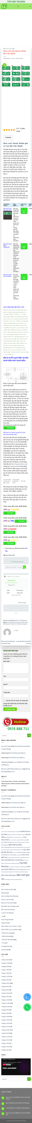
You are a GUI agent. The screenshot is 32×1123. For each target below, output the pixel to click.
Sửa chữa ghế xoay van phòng (11, 860)
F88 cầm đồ (8, 842)
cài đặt (9, 834)
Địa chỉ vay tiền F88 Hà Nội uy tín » (11, 769)
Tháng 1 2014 (5, 1043)
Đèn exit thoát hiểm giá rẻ (19, 869)
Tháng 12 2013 (5, 1046)
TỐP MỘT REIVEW (7, 939)
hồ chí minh (24, 847)
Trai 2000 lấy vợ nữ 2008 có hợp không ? (18, 1108)
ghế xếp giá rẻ (5, 845)
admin (21, 58)
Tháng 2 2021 (5, 993)
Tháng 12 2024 (5, 963)
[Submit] (29, 735)
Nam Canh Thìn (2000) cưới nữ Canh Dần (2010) (18, 1098)
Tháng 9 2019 (5, 1033)
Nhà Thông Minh (6, 919)
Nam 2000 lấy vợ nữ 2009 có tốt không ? (18, 1103)
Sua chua (15, 852)
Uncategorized (5, 946)
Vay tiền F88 (5, 949)
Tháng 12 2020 (5, 1000)
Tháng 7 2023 (5, 970)
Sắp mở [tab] (11, 585)
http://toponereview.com (8, 847)
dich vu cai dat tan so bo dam (15, 839)
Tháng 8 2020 (5, 1010)
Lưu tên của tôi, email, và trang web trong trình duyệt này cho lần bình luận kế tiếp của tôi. (15, 703)
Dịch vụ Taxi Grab (6, 899)
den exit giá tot (8, 837)
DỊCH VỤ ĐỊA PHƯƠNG (8, 896)
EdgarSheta (4, 762)
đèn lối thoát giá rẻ (8, 879)
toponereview (25, 860)
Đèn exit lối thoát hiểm (22, 866)
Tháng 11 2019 (5, 1026)
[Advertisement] (16, 26)
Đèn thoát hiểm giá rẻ (9, 875)
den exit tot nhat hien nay (17, 837)
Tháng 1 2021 (5, 996)
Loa (2, 916)
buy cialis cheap (5, 746)
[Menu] (18, 6)
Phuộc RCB (4, 923)
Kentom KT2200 (20, 849)
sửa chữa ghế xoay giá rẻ (13, 857)
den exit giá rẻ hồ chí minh (12, 622)
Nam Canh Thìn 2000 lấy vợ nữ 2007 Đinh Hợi (18, 1113)
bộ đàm (17, 831)
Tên (4, 676)
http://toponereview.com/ (19, 464)
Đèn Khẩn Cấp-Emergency (9, 906)
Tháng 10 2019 (5, 1030)
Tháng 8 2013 (5, 1050)
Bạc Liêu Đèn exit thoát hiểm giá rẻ (8, 831)
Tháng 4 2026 (5, 959)
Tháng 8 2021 (5, 983)
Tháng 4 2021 (5, 986)
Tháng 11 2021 (5, 976)
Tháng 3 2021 (5, 990)
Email (5, 684)
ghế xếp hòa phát (15, 845)
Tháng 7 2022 (5, 973)
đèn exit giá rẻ (22, 622)
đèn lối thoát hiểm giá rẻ (17, 879)
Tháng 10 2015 (5, 1040)
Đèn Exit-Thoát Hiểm (9, 48)
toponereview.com (5, 863)
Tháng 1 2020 (5, 1020)
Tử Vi (3, 943)
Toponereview (14, 466)
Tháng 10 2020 (5, 1006)
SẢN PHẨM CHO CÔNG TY (9, 926)
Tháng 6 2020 (5, 1013)
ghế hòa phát (14, 842)
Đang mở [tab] (11, 580)
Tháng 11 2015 (5, 1036)
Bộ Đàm (3, 893)
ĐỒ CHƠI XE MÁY (6, 909)
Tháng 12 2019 (5, 1023)
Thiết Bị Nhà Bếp (6, 936)
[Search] (30, 6)
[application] (16, 1066)
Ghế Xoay (27, 842)
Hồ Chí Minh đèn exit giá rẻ (21, 624)
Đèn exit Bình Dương (12, 866)
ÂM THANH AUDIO (7, 889)
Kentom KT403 (13, 849)
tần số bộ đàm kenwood (14, 863)
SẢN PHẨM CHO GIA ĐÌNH (10, 929)
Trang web (6, 692)
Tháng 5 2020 (5, 1016)
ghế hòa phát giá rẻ (21, 842)
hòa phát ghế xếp (18, 847)
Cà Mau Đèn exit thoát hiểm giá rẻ (18, 834)
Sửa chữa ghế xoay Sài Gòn (23, 857)
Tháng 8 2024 (5, 966)
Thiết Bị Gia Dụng (6, 933)
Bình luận (6, 661)
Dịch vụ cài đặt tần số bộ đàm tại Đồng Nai (15, 763)
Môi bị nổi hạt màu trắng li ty (17, 753)
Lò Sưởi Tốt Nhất (6, 913)
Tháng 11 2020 (5, 1003)
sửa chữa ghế (19, 854)
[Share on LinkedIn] (17, 617)
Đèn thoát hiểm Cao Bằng (22, 871)
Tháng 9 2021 (5, 980)
